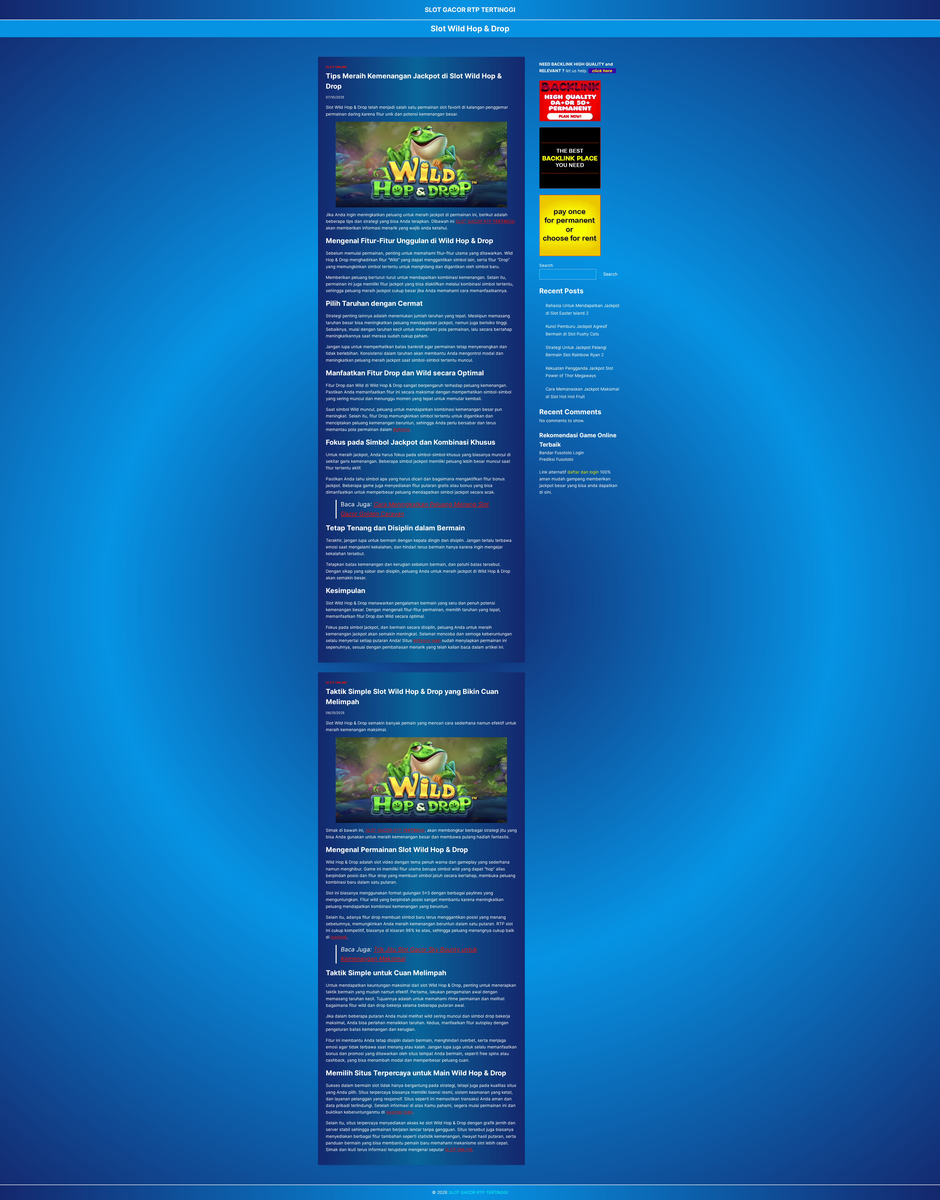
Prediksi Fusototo (556, 459)
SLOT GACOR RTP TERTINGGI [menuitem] (485, 221)
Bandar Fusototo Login (561, 452)
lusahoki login (399, 1112)
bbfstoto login (427, 640)
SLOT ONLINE (336, 67)
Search (546, 265)
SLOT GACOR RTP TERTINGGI (395, 830)
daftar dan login (583, 472)
